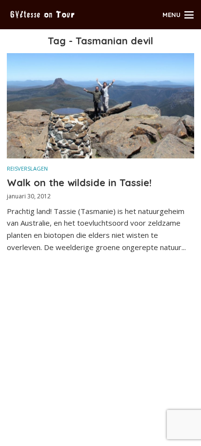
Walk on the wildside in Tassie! (79, 182)
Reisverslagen (27, 168)
